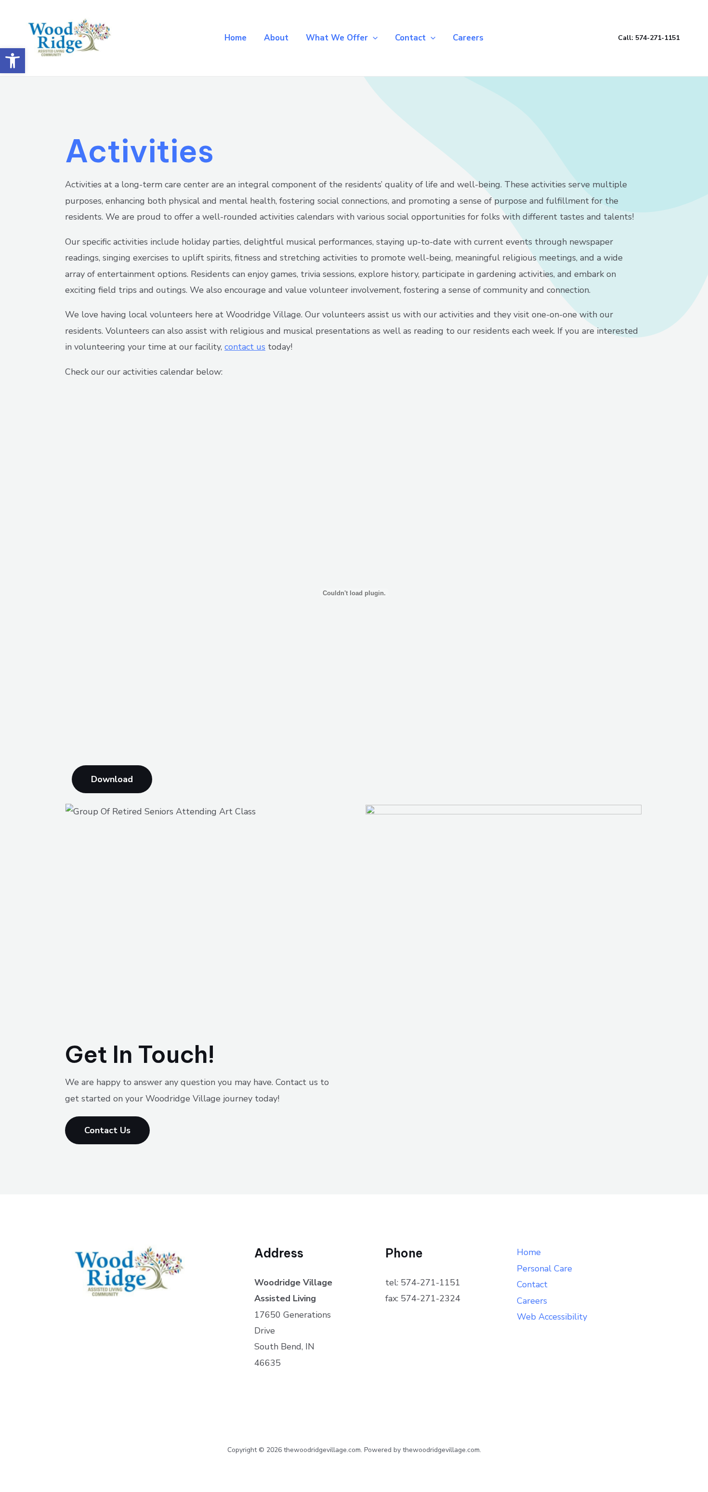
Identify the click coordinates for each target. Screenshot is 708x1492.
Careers (468, 37)
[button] (12, 60)
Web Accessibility (552, 1316)
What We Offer (337, 37)
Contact (410, 37)
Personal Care (544, 1268)
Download (112, 779)
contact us (244, 347)
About (276, 37)
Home (235, 37)
